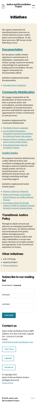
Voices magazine (10, 265)
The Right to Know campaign (15, 128)
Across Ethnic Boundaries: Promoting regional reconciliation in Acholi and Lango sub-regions (18, 133)
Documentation (12, 49)
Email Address (11, 285)
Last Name (6, 304)
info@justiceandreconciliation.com (17, 342)
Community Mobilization (18, 92)
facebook (8, 367)
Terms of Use (7, 383)
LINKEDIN (8, 358)
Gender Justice (10, 153)
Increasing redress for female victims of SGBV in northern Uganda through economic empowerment (19, 205)
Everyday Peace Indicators (14, 85)
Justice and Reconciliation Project (18, 5)
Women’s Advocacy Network (15, 191)
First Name (6, 295)
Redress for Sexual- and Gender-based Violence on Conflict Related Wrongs (18, 197)
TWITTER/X (9, 349)
